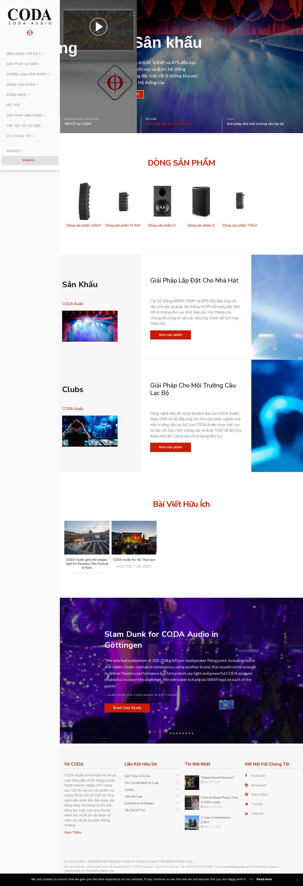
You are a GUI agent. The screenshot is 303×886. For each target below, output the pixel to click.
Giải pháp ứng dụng (25, 115)
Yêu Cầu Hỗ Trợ (135, 810)
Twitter (257, 804)
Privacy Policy (260, 866)
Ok (252, 879)
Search (14, 151)
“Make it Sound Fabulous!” (218, 778)
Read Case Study (127, 708)
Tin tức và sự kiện (24, 126)
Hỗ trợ (13, 105)
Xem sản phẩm (170, 335)
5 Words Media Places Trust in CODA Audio (219, 800)
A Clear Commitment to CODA (216, 820)
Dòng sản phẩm (21, 85)
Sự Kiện (129, 790)
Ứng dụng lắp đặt (24, 54)
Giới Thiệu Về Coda (137, 776)
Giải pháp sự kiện (22, 64)
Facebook (257, 776)
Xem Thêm (72, 832)
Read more (264, 879)
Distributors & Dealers (139, 803)
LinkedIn (257, 813)
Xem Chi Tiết (89, 94)
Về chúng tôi (19, 136)
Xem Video (259, 794)
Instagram (258, 785)
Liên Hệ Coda (133, 797)
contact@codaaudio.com (236, 866)
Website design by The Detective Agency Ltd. (89, 870)
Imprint (274, 866)
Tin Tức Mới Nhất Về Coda (142, 783)
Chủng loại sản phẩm (26, 74)
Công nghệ (17, 95)
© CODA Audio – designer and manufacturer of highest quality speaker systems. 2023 (128, 861)
